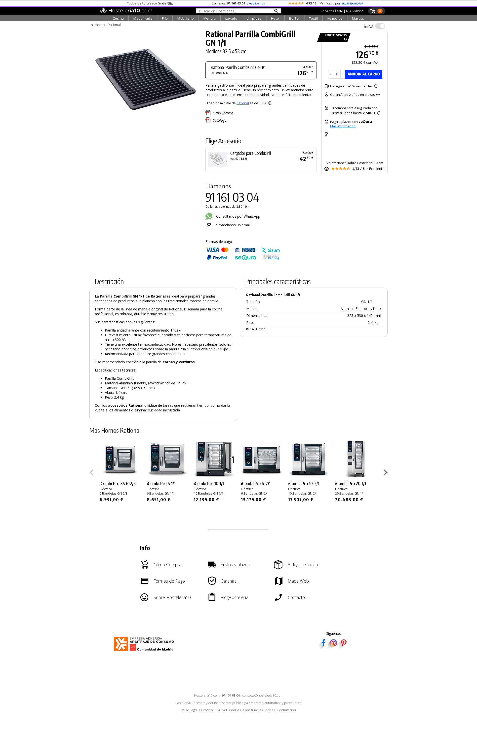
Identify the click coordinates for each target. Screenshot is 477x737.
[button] (386, 473)
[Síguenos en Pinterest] (343, 647)
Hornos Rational (108, 24)
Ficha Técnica (223, 113)
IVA (368, 26)
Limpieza (254, 18)
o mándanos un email (232, 225)
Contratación (286, 710)
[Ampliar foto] (145, 128)
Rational (243, 103)
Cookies (235, 710)
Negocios (335, 18)
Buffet (294, 18)
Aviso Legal (189, 710)
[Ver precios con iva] (380, 26)
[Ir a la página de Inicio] (125, 12)
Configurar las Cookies (259, 710)
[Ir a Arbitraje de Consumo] (145, 651)
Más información (343, 126)
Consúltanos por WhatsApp (237, 216)
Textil (313, 18)
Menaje (209, 18)
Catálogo (220, 120)
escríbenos (257, 3)
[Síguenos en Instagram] (333, 647)
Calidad (221, 710)
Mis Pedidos (354, 11)
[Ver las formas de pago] (242, 259)
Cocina (118, 18)
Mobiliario (185, 18)
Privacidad (206, 710)
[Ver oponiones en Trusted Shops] (352, 3)
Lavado (231, 18)
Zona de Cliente (331, 11)
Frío (165, 18)
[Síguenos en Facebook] (323, 647)
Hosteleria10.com (207, 695)
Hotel (275, 18)
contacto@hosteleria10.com (262, 695)
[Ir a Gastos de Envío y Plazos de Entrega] (344, 39)
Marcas (358, 18)
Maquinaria (143, 18)
